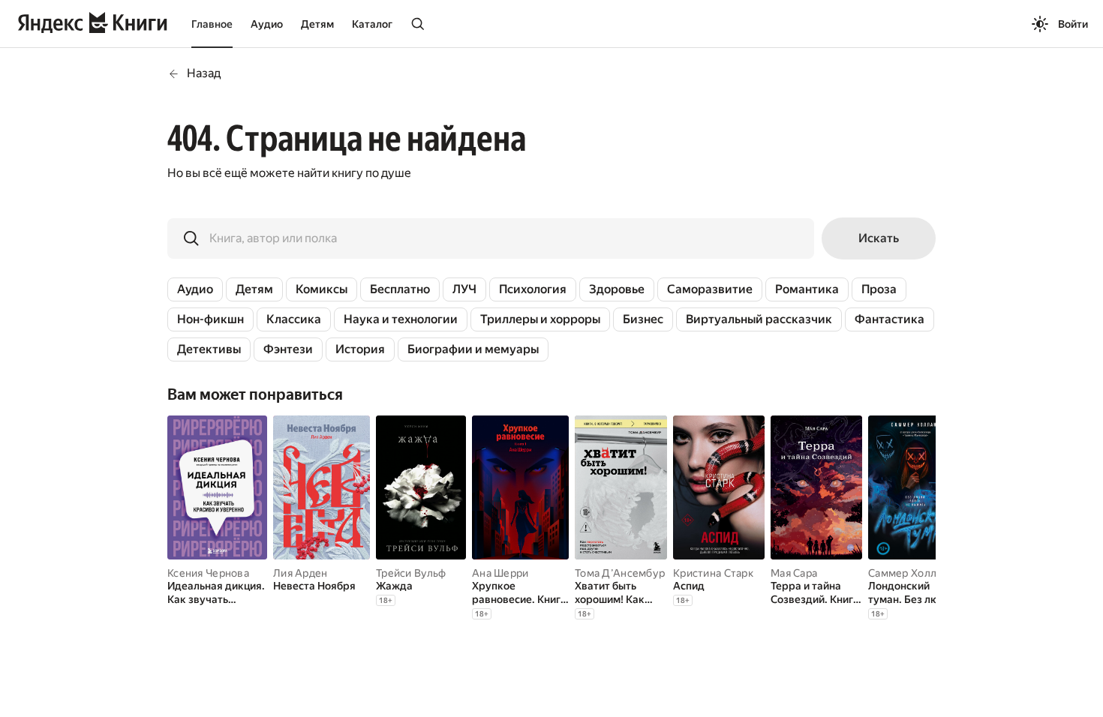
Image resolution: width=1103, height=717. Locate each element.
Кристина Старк (713, 573)
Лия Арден (300, 573)
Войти (1073, 24)
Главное (212, 24)
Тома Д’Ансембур (620, 573)
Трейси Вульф (411, 573)
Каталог (372, 24)
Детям (317, 24)
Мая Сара (794, 573)
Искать (878, 238)
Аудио (267, 24)
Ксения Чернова (208, 573)
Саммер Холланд (911, 573)
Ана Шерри (500, 573)
